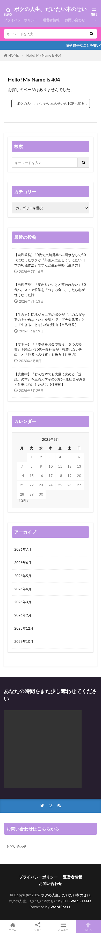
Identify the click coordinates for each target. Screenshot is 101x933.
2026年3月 (22, 602)
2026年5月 (22, 576)
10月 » (23, 501)
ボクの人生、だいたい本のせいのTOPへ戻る (50, 103)
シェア (38, 929)
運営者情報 (51, 20)
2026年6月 (22, 563)
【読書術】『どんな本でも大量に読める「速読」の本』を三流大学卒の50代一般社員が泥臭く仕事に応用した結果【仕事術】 (50, 379)
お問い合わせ (75, 20)
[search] (91, 34)
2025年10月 (23, 641)
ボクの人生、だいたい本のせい (50, 9)
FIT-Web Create (77, 901)
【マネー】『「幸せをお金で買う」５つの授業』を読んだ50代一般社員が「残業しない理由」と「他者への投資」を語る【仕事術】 (48, 349)
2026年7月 (22, 549)
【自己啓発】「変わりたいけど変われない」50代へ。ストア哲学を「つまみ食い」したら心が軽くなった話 (50, 289)
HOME (14, 55)
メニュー (63, 929)
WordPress (60, 907)
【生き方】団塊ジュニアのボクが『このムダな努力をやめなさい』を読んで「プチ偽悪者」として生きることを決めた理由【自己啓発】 (49, 319)
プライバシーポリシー (21, 20)
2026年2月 (22, 615)
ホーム (13, 929)
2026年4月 (22, 589)
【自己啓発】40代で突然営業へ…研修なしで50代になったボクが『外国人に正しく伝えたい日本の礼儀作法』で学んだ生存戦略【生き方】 (50, 260)
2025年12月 (23, 628)
